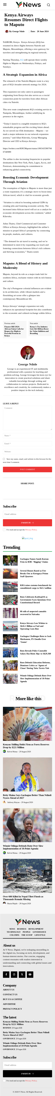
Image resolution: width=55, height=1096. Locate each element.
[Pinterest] (31, 490)
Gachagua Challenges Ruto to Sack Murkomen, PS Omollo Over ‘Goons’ (35, 639)
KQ (21, 60)
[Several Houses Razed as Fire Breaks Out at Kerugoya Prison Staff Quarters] (10, 574)
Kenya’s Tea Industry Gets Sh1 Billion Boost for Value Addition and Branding (39, 330)
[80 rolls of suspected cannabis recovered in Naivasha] (10, 613)
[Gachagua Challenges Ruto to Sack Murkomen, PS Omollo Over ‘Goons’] (10, 639)
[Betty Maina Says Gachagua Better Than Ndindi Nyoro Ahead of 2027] (27, 774)
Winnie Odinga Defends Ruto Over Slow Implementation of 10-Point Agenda (35, 678)
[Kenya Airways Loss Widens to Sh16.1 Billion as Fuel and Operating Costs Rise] (10, 626)
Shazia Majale (12, 903)
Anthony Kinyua (13, 802)
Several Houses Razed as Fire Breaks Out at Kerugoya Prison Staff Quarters (34, 574)
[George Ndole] (7, 31)
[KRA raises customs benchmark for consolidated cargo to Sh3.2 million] (10, 587)
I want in (26, 523)
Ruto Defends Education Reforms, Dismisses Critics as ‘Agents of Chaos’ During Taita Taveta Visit (35, 665)
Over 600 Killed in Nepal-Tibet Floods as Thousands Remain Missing (23, 898)
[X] (24, 490)
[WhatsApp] (38, 490)
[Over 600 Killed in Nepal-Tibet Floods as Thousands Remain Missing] (27, 876)
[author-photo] (5, 751)
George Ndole (18, 31)
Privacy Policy (31, 530)
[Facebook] (17, 490)
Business (7, 1028)
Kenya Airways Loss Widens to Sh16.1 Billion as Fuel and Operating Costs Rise (33, 626)
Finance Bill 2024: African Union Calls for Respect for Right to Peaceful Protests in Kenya (14, 331)
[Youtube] (30, 974)
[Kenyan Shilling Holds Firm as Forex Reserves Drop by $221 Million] (27, 724)
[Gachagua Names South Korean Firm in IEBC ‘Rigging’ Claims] (10, 560)
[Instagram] (14, 974)
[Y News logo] (28, 4)
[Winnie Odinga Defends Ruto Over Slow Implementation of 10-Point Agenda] (10, 679)
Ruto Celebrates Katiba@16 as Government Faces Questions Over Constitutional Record (35, 600)
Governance (9, 1039)
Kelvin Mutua (12, 752)
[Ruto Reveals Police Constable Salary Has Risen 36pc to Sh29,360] (10, 652)
